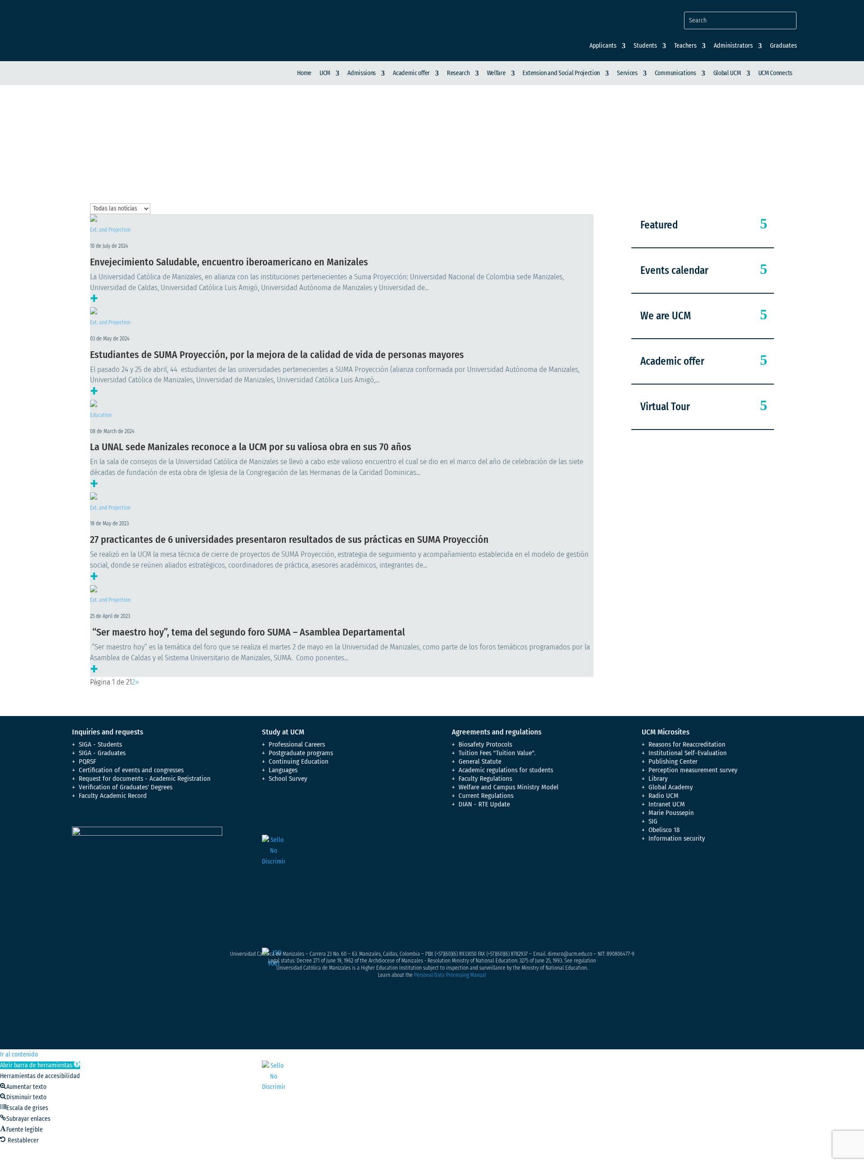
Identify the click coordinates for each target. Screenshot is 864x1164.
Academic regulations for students (506, 770)
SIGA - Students (100, 744)
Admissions (361, 73)
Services (627, 73)
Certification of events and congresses (131, 770)
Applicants (603, 45)
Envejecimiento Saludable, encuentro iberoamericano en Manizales (229, 262)
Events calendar (674, 270)
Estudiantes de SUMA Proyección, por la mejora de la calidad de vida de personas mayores (277, 355)
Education (101, 415)
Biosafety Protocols (485, 744)
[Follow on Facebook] (649, 876)
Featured (659, 225)
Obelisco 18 (664, 830)
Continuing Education (298, 761)
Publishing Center (673, 761)
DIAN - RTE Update (484, 804)
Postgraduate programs (301, 753)
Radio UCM (663, 796)
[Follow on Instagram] (685, 876)
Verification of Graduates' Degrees (125, 787)
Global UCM (727, 73)
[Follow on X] (667, 876)
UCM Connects (775, 73)
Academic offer (411, 73)
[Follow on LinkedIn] (721, 876)
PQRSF (87, 761)
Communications (675, 73)
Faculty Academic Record (113, 796)
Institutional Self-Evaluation (687, 753)
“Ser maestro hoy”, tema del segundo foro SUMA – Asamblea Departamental (247, 632)
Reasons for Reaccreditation (686, 744)
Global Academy (670, 787)
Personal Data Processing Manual (450, 975)
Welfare (496, 73)
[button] (40, 1065)
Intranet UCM (666, 804)
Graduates (783, 45)
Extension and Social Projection (561, 73)
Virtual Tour (665, 406)
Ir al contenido (19, 1054)
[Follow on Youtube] (703, 876)
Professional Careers (297, 744)
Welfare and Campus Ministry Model (508, 787)
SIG (652, 821)
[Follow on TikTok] (739, 876)
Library (658, 779)
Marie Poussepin (671, 813)
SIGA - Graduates (102, 753)
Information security (676, 838)
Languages (283, 770)
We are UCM (665, 315)
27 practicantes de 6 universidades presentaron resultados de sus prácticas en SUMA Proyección (289, 539)
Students (645, 45)
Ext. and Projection (110, 230)
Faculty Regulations (485, 779)
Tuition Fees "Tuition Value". (497, 753)
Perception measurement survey (693, 770)
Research (458, 73)
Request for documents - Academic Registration (145, 779)
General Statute (480, 761)
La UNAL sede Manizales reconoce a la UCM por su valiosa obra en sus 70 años (250, 447)
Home (304, 73)
